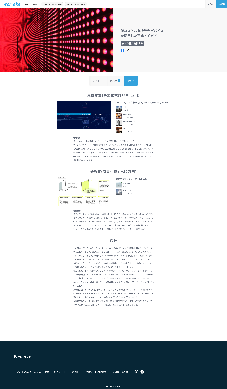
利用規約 (89, 372)
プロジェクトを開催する (42, 372)
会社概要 (116, 372)
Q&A (35, 4)
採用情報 (125, 372)
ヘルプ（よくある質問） (70, 372)
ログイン (211, 4)
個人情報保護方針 (100, 372)
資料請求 (56, 372)
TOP (26, 4)
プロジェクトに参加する (22, 372)
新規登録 (221, 4)
